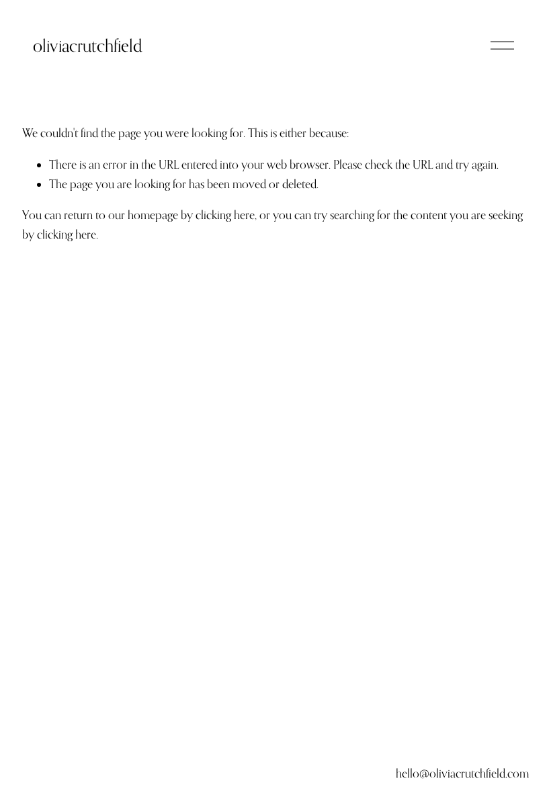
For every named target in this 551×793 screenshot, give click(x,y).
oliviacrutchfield (87, 45)
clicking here (225, 215)
